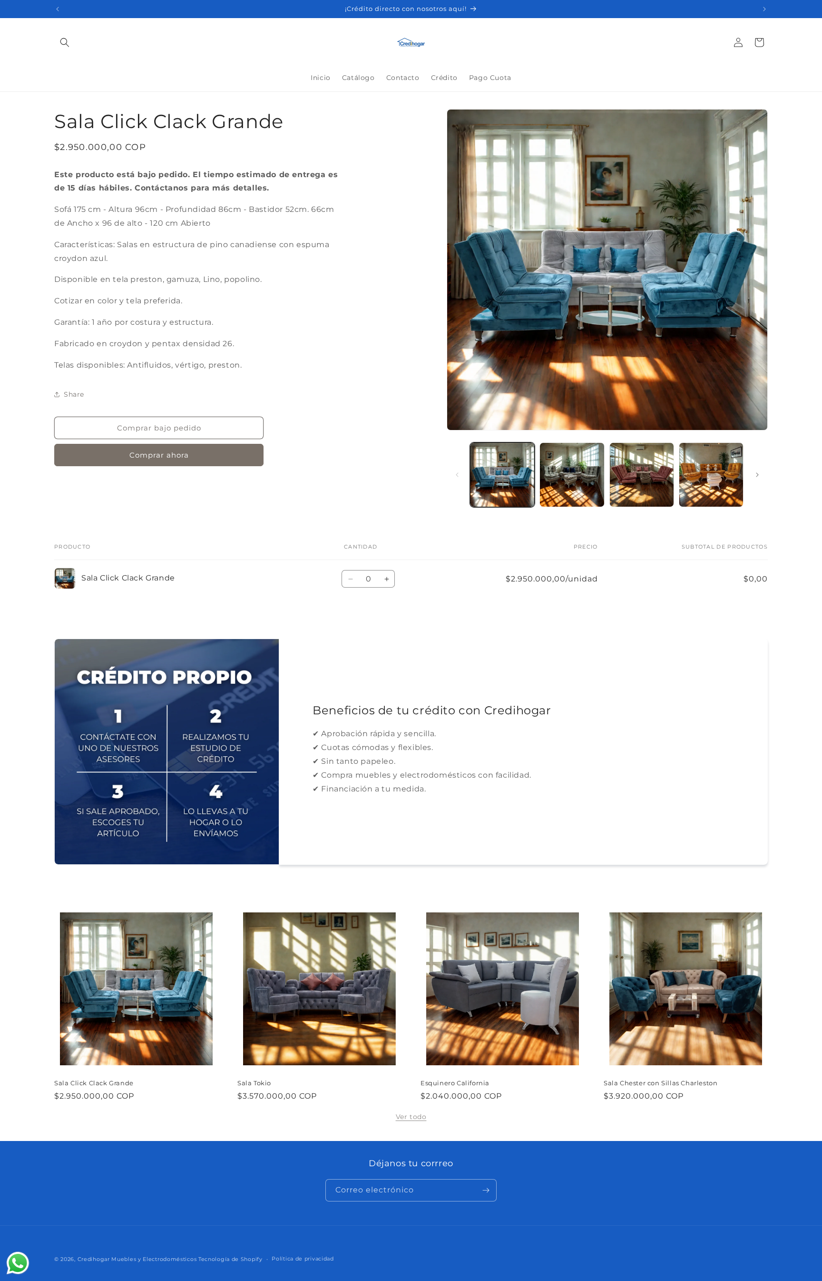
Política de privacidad (302, 1258)
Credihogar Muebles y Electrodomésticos (137, 1259)
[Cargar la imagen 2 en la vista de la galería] (571, 474)
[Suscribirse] (485, 1190)
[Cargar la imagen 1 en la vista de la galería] (502, 474)
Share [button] (74, 394)
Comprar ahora (159, 455)
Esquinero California (455, 1083)
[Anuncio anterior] (57, 9)
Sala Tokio (254, 1083)
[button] (64, 42)
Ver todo (411, 1116)
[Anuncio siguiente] (764, 9)
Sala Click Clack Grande (94, 1083)
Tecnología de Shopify (230, 1259)
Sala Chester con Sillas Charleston (660, 1083)
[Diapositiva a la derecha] (757, 474)
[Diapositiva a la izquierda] (457, 474)
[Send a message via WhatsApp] (18, 1263)
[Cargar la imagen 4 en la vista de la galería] (711, 474)
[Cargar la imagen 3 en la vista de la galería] (641, 474)
